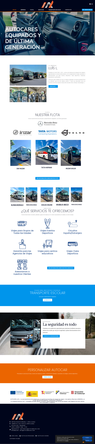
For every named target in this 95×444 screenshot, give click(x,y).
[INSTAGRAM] (92, 4)
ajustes (66, 440)
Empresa (23, 9)
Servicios (41, 9)
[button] (46, 54)
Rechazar (87, 440)
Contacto (68, 9)
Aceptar (87, 437)
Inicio (14, 9)
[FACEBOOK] (90, 4)
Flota (32, 9)
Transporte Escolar (54, 9)
